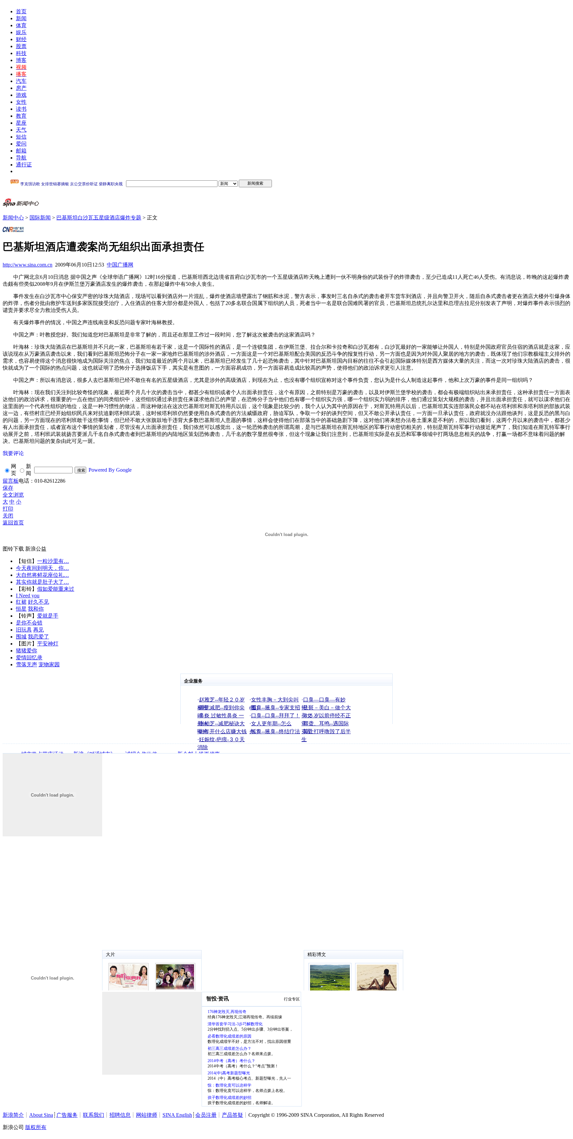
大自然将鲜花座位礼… (42, 575)
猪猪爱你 (26, 650)
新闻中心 (13, 217)
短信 (21, 137)
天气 (21, 130)
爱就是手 (47, 616)
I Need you (27, 595)
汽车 (21, 81)
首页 (21, 11)
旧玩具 (24, 629)
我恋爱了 (38, 636)
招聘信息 (120, 1115)
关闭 (8, 515)
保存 (8, 488)
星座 (21, 123)
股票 (21, 46)
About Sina (41, 1115)
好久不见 (38, 602)
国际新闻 (40, 217)
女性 (21, 102)
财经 (21, 39)
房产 (21, 88)
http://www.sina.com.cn (27, 265)
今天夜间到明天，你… (42, 568)
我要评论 (13, 453)
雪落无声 (26, 664)
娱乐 (21, 32)
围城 (21, 636)
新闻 (21, 18)
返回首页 (13, 522)
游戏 (21, 95)
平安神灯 (47, 643)
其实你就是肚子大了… (42, 582)
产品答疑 (232, 1115)
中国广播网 (120, 265)
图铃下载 (13, 549)
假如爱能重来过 (55, 589)
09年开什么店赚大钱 (223, 731)
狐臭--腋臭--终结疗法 (275, 731)
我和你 (36, 609)
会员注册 (206, 1115)
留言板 (11, 481)
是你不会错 (29, 623)
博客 (21, 60)
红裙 (21, 602)
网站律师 (146, 1115)
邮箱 (21, 150)
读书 (21, 109)
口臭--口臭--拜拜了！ (275, 715)
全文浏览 (13, 495)
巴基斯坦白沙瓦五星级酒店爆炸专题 (98, 217)
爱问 (21, 144)
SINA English (177, 1115)
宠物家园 (49, 664)
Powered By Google (110, 470)
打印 (8, 508)
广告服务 (67, 1115)
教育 (21, 116)
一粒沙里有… (53, 561)
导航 (21, 157)
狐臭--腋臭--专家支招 (275, 707)
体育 (21, 25)
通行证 (24, 164)
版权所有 (35, 1127)
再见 (38, 629)
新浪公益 (35, 549)
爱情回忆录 (29, 657)
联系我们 (93, 1115)
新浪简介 (13, 1115)
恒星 (21, 609)
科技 (21, 53)
